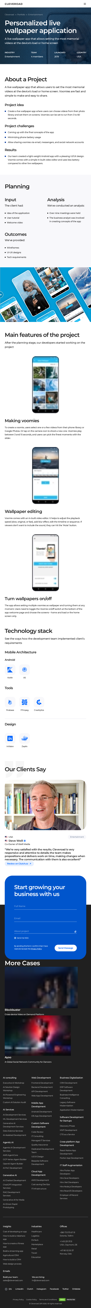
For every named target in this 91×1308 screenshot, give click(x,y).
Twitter (65, 1289)
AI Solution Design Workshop (11, 1089)
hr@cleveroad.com (40, 1280)
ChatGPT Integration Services (12, 1186)
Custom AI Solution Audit (14, 1102)
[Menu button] (84, 3)
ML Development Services (15, 1119)
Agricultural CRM (11, 1255)
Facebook (54, 1289)
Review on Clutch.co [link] (17, 863)
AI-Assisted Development (14, 1135)
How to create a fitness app (13, 1245)
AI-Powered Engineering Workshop (14, 1096)
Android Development (41, 1112)
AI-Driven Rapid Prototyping (10, 1206)
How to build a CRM (12, 1259)
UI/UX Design (37, 1157)
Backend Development (42, 1087)
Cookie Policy (31, 1299)
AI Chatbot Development (14, 1180)
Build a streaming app (13, 1251)
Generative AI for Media (13, 1200)
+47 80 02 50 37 (67, 1250)
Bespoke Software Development (39, 1162)
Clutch (30, 1289)
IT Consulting (37, 1136)
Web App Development (42, 1096)
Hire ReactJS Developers (71, 1191)
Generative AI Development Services (13, 1125)
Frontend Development (42, 1083)
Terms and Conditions (48, 1299)
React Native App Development (68, 1152)
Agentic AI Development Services (14, 1149)
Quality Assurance (39, 1145)
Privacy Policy (36, 949)
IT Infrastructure (38, 1189)
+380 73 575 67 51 (67, 1232)
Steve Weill (16, 840)
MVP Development (68, 1130)
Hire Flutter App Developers (67, 1172)
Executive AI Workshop (13, 1083)
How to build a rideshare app (14, 1237)
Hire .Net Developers (69, 1182)
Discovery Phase (67, 1126)
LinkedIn (19, 1289)
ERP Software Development (66, 1089)
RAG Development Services (11, 1194)
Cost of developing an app (15, 1232)
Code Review (37, 1132)
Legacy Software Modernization (67, 1104)
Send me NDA (23, 938)
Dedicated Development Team (42, 1150)
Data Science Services (13, 1131)
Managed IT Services (40, 1140)
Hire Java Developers (69, 1178)
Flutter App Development (71, 1158)
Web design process (12, 1264)
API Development (39, 1091)
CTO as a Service (67, 1134)
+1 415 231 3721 (66, 1241)
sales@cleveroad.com (13, 1280)
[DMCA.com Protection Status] (67, 1299)
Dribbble (76, 1289)
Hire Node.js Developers (71, 1186)
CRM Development (68, 1083)
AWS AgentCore (10, 1155)
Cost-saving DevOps (40, 1184)
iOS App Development (41, 1116)
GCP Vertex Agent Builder (15, 1159)
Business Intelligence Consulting (69, 1096)
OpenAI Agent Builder (13, 1164)
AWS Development (40, 1180)
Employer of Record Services (69, 1197)
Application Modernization (72, 1110)
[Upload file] (76, 932)
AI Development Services (14, 1115)
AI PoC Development (12, 1168)
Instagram (41, 1289)
